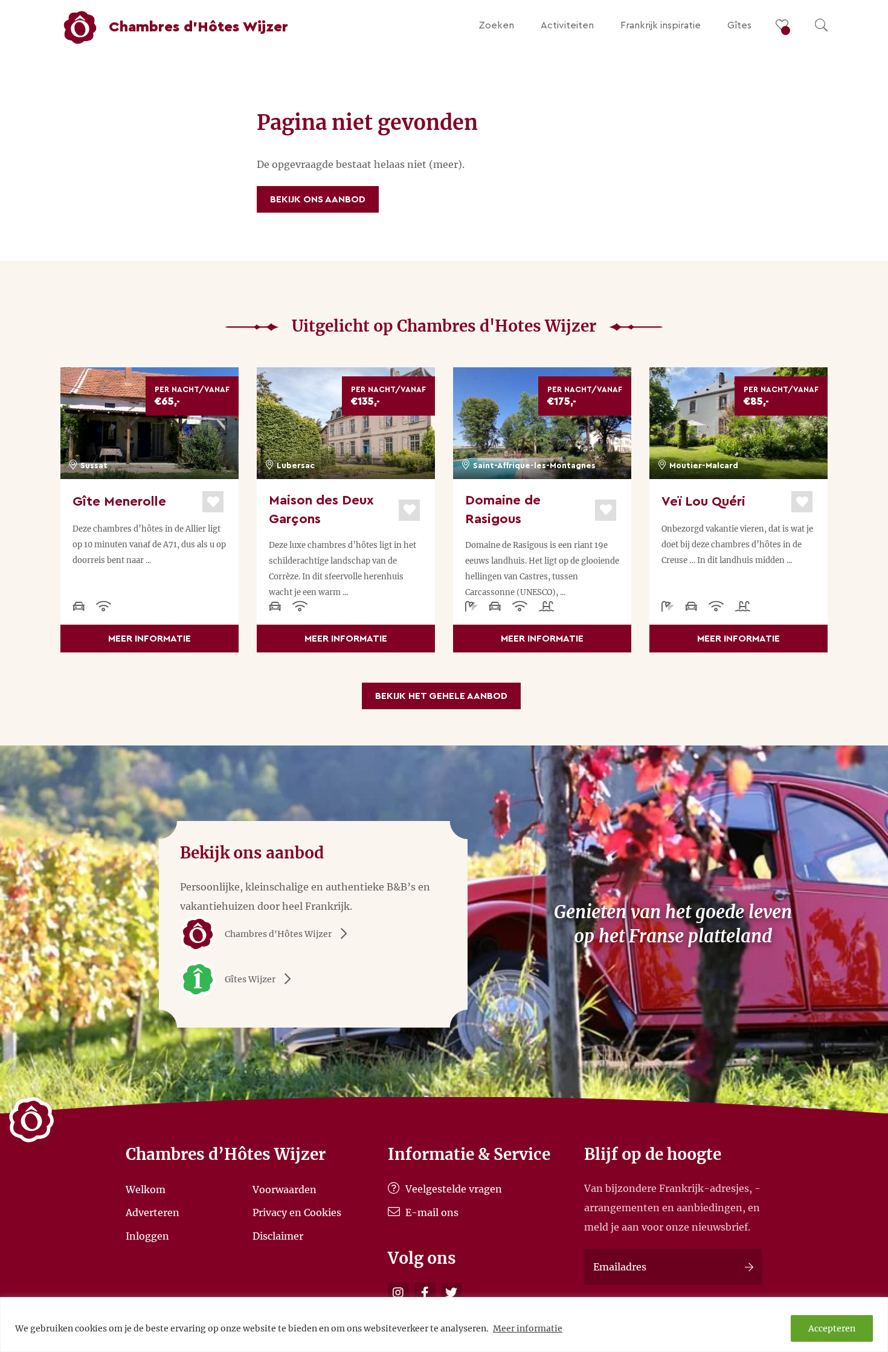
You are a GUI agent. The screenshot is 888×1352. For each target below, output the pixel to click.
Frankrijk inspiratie (660, 25)
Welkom (146, 1189)
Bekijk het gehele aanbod (441, 696)
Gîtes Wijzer (250, 979)
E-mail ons (430, 1212)
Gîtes (739, 25)
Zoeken (496, 25)
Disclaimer (278, 1235)
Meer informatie (527, 1328)
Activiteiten (567, 25)
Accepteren (831, 1328)
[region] (444, 1324)
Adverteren (152, 1212)
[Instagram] (398, 1293)
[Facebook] (425, 1293)
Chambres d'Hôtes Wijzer (278, 934)
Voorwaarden (285, 1189)
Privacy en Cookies (297, 1212)
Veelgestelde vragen (452, 1189)
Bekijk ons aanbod (317, 199)
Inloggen (147, 1235)
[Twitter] (451, 1293)
